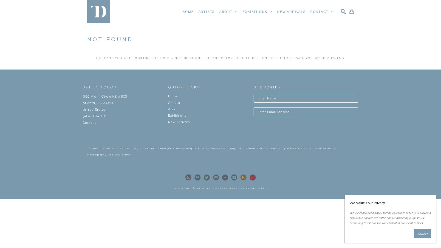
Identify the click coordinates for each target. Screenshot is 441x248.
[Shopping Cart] (351, 11)
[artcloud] (188, 177)
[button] (228, 12)
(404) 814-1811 (95, 115)
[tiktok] (253, 177)
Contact (89, 122)
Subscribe (306, 125)
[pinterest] (198, 177)
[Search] (343, 11)
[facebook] (225, 177)
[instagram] (216, 177)
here (239, 58)
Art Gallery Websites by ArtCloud (237, 188)
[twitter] (207, 177)
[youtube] (234, 177)
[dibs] (243, 177)
